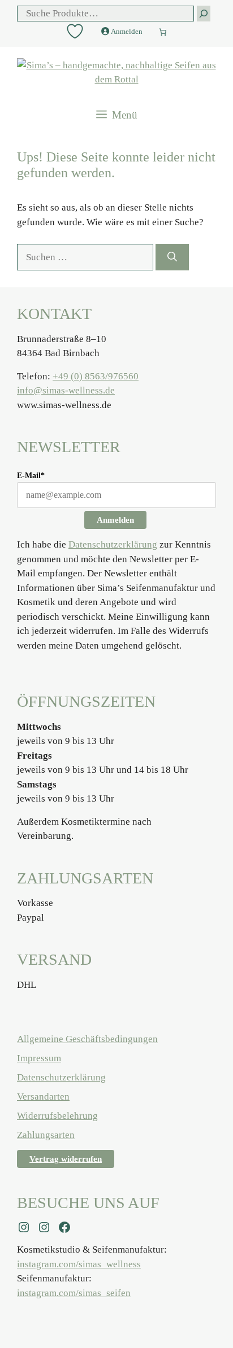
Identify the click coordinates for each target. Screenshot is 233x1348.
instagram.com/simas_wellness (79, 1264)
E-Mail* (31, 475)
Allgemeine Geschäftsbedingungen (87, 1039)
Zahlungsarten (46, 1135)
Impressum (39, 1058)
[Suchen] (172, 257)
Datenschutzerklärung (112, 544)
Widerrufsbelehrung (57, 1115)
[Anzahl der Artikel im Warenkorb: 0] (163, 29)
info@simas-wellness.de (66, 390)
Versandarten (43, 1096)
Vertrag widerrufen (65, 1158)
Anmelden (115, 519)
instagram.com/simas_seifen (74, 1293)
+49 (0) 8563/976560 (96, 376)
